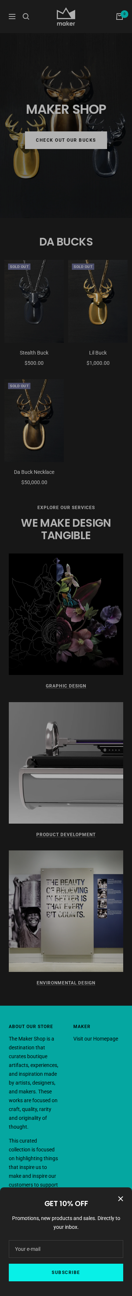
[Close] (120, 1198)
